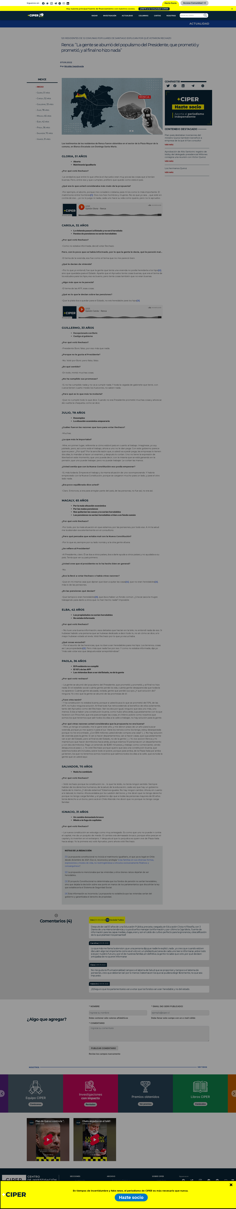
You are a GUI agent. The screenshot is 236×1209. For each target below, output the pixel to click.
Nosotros (171, 16)
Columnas (143, 16)
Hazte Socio (171, 3)
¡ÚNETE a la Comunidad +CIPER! (154, 9)
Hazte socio (131, 1197)
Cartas (157, 16)
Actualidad (127, 16)
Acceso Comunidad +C (194, 3)
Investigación (109, 16)
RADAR (95, 16)
